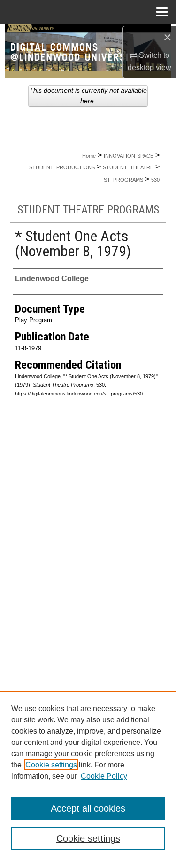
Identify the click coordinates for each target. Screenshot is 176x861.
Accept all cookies (88, 808)
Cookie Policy (104, 776)
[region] (88, 776)
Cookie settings (51, 765)
